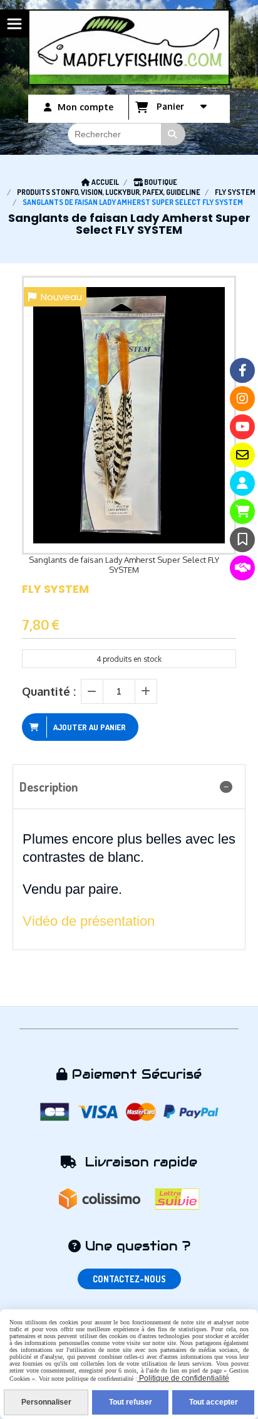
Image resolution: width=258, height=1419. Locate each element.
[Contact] (242, 455)
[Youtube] (242, 426)
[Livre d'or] (242, 539)
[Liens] (242, 567)
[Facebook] (242, 370)
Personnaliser (46, 1402)
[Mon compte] (242, 483)
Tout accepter (213, 1402)
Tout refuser (130, 1402)
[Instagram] (242, 398)
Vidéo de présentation (89, 921)
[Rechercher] (173, 134)
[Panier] (242, 511)
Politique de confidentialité (183, 1378)
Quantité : (49, 691)
